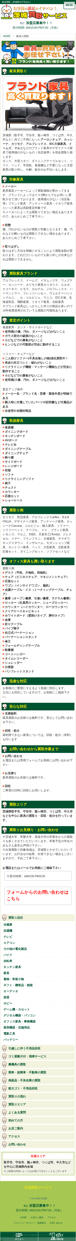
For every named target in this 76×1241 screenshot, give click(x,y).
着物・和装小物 (14, 979)
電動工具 (9, 1033)
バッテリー (11, 1039)
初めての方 (15, 1120)
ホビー (8, 1003)
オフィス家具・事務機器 (20, 1021)
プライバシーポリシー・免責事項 (30, 1223)
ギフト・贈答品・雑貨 (18, 985)
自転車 (8, 961)
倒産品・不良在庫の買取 (24, 1080)
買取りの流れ (17, 1096)
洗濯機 (8, 930)
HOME (7, 36)
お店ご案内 (15, 1128)
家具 (6, 973)
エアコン (9, 942)
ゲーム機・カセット (17, 1009)
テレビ (8, 936)
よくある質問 (17, 1112)
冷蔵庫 (8, 924)
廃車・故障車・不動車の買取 (27, 1072)
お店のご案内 (37, 1217)
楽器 (6, 997)
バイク (8, 954)
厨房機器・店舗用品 (17, 1027)
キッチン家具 (12, 967)
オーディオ (11, 991)
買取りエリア (17, 1104)
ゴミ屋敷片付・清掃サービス (27, 1056)
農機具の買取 (17, 1064)
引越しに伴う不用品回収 (24, 1048)
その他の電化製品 (15, 948)
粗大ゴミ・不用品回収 (23, 1088)
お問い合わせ (17, 1144)
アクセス (14, 1136)
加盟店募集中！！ (39, 23)
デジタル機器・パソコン (20, 1015)
